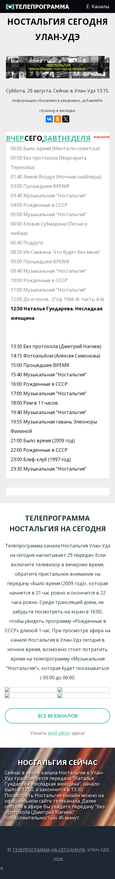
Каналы (100, 6)
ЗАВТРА (52, 138)
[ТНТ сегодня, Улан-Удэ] (84, 696)
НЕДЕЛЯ (71, 138)
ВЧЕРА (15, 138)
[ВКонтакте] (49, 119)
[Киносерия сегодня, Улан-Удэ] (31, 690)
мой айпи (59, 733)
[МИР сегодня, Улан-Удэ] (84, 690)
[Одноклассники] (57, 119)
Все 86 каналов (58, 716)
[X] (65, 119)
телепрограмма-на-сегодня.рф (48, 849)
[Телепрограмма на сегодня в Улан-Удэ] (37, 8)
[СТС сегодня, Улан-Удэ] (31, 696)
